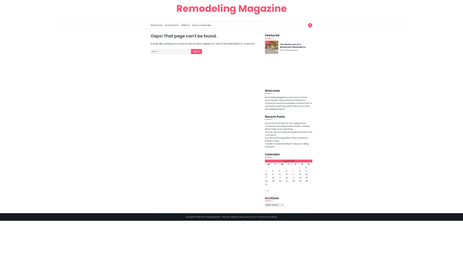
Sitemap (226, 217)
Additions (185, 25)
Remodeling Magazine (231, 8)
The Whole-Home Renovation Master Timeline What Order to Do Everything (287, 127)
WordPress (272, 217)
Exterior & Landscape (201, 25)
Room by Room (171, 25)
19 (280, 177)
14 (293, 174)
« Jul (267, 190)
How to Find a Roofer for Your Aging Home (285, 123)
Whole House (156, 25)
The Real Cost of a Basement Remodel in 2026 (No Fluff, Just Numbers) (292, 45)
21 (293, 177)
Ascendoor (251, 217)
